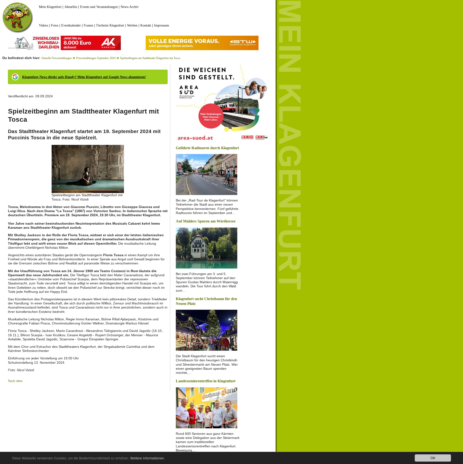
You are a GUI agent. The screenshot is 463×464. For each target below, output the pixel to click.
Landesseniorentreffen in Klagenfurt (205, 381)
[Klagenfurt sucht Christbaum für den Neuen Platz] (206, 330)
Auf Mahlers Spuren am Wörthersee (206, 221)
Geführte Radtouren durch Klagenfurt (207, 148)
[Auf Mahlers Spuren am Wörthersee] (206, 247)
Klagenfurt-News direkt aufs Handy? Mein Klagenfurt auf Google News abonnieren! (84, 77)
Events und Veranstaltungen (99, 7)
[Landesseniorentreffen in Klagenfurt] (206, 407)
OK (432, 457)
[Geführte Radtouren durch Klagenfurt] (206, 174)
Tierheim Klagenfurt (110, 25)
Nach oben (15, 381)
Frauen (88, 25)
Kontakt (145, 25)
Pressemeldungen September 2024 (96, 58)
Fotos (54, 25)
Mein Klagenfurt (50, 7)
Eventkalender (71, 25)
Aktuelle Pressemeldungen (56, 58)
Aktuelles (70, 7)
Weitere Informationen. (147, 458)
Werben (132, 25)
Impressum (161, 25)
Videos (43, 25)
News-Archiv (130, 7)
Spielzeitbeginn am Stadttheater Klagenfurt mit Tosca (150, 58)
